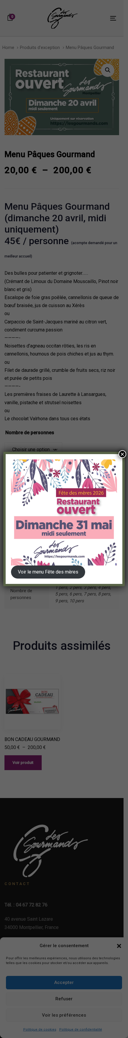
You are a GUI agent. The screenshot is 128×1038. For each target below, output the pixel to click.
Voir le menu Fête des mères (48, 572)
